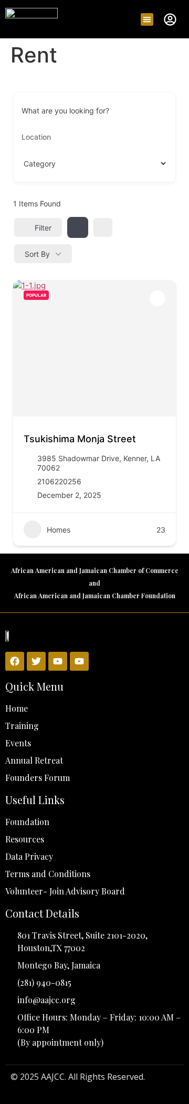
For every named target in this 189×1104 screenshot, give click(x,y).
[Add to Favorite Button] (157, 298)
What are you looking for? (65, 110)
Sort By (37, 253)
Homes (58, 529)
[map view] (102, 227)
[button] (147, 19)
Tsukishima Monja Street (80, 438)
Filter (43, 227)
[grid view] (77, 227)
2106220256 (59, 481)
